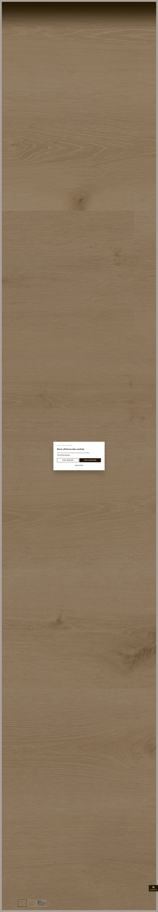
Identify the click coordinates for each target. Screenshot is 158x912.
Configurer (79, 465)
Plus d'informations (63, 455)
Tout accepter (90, 460)
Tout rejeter (67, 460)
